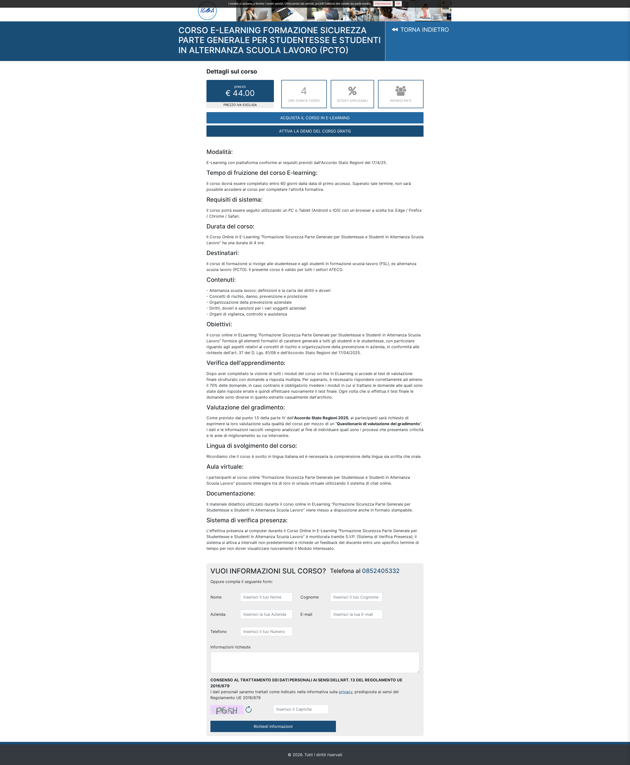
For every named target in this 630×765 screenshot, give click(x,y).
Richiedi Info (400, 101)
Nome (215, 597)
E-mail (306, 614)
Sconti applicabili (352, 101)
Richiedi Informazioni (273, 726)
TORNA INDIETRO (424, 29)
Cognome (309, 597)
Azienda (217, 614)
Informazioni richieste (230, 647)
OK (398, 3)
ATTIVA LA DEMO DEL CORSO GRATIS (315, 131)
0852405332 (381, 570)
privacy (345, 691)
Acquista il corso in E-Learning (315, 117)
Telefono (218, 631)
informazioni (383, 3)
